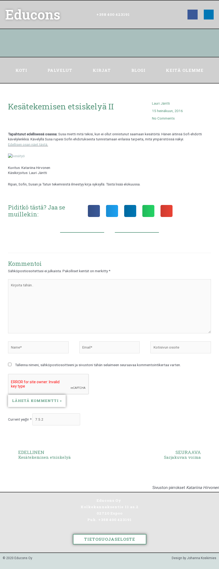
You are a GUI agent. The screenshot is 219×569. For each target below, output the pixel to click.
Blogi (138, 70)
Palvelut (60, 70)
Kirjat (102, 70)
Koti (21, 70)
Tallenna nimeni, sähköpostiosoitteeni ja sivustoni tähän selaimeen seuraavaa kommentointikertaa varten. (98, 365)
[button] (94, 211)
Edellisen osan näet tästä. (28, 144)
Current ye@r (20, 419)
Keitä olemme (185, 70)
